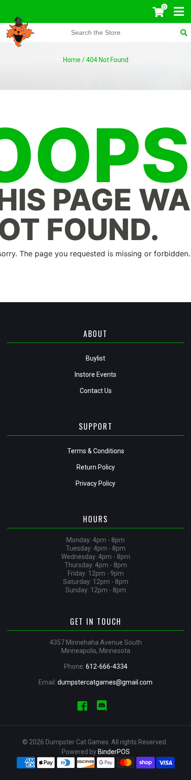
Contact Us (96, 390)
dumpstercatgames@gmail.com (105, 682)
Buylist (95, 358)
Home (72, 59)
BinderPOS (114, 751)
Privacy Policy (95, 483)
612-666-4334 (106, 666)
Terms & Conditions (95, 451)
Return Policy (95, 467)
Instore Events (95, 374)
